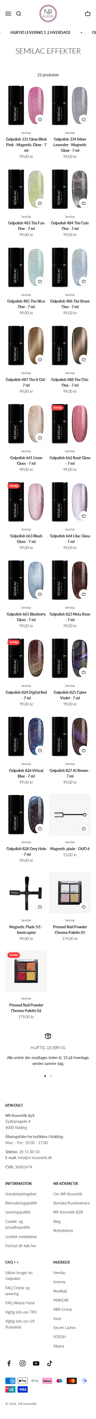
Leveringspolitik (17, 1212)
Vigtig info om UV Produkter (19, 1324)
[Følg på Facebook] (9, 1363)
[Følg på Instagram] (22, 1363)
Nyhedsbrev (63, 1230)
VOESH (59, 1336)
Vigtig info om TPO (21, 1312)
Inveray (59, 1281)
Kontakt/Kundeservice (71, 1203)
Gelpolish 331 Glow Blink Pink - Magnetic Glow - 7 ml (26, 145)
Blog (57, 1221)
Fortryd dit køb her (20, 1245)
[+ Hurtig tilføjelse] (40, 119)
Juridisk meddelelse (21, 1236)
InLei (57, 1318)
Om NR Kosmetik (67, 1194)
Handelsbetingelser (21, 1194)
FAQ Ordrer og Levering (17, 1291)
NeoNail (60, 1291)
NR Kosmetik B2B (68, 1212)
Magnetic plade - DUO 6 (70, 848)
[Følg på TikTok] (49, 1363)
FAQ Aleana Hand (20, 1303)
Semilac (26, 132)
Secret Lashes (64, 1327)
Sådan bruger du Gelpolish (19, 1275)
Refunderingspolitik (21, 1203)
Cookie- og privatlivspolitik (17, 1224)
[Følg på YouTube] (36, 1363)
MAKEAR (61, 1300)
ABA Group (62, 1309)
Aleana (58, 1346)
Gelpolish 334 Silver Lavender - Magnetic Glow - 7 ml (70, 145)
